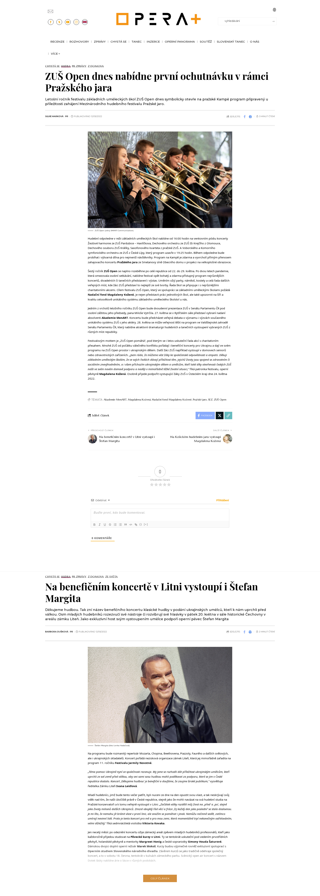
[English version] (85, 22)
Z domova (96, 66)
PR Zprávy (79, 66)
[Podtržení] (104, 524)
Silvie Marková (54, 116)
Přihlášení (222, 500)
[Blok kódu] (130, 524)
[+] (146, 524)
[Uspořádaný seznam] (115, 524)
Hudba (66, 66)
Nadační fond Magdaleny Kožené (172, 399)
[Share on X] (220, 415)
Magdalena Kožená (139, 399)
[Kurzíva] (99, 524)
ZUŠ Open (220, 399)
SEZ (210, 399)
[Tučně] (94, 524)
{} (140, 524)
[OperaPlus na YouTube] (68, 22)
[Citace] (125, 524)
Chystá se (52, 66)
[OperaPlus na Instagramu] (76, 22)
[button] (274, 10)
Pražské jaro (200, 399)
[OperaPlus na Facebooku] (51, 22)
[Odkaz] (136, 524)
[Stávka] (110, 524)
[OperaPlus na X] (59, 22)
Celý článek (160, 878)
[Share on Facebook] (244, 116)
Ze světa (111, 576)
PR (66, 116)
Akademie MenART (115, 399)
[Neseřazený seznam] (120, 524)
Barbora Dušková (56, 631)
